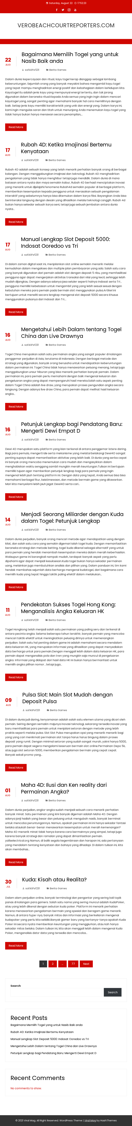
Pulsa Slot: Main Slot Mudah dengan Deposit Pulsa (67, 698)
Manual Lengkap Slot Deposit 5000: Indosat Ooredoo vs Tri (65, 243)
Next (86, 964)
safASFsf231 (32, 70)
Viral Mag (90, 1120)
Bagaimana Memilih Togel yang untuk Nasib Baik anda (70, 58)
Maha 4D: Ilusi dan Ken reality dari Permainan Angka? (64, 788)
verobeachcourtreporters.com (66, 25)
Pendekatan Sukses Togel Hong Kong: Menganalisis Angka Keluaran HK (68, 608)
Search (15, 986)
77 (73, 964)
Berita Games (57, 70)
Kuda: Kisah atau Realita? (54, 879)
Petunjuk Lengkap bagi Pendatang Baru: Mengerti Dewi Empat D (71, 427)
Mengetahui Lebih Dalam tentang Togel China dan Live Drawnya (71, 333)
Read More (16, 127)
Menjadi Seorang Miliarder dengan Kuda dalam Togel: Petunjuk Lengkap (72, 518)
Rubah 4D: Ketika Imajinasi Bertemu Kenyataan (66, 148)
